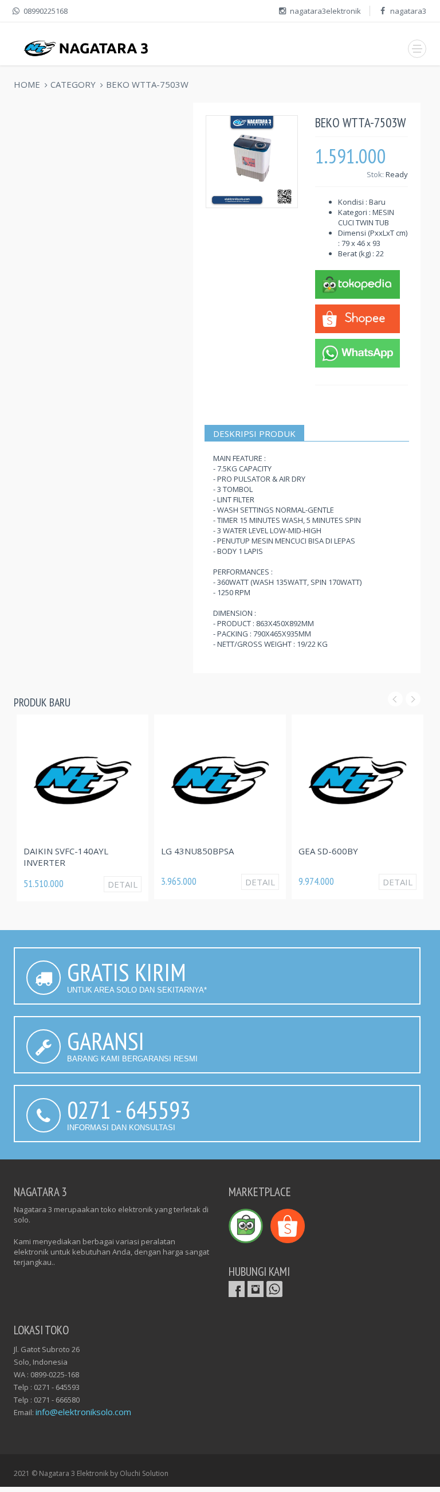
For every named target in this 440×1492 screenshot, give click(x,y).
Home (27, 84)
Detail (123, 884)
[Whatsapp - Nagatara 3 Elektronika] (357, 352)
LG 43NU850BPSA (197, 851)
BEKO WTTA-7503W (147, 84)
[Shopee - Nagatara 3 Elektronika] (357, 317)
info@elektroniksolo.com (83, 1411)
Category (73, 84)
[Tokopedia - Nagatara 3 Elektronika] (357, 283)
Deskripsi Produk (254, 433)
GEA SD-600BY (328, 851)
